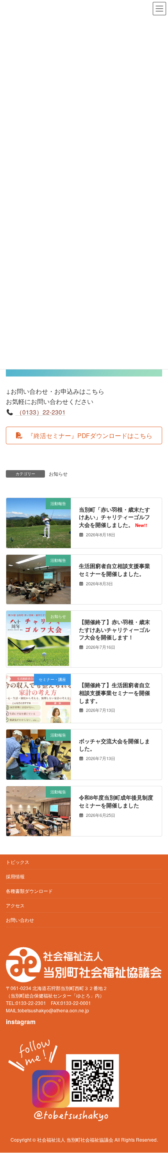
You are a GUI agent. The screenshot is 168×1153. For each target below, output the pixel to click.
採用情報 (15, 876)
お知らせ (58, 473)
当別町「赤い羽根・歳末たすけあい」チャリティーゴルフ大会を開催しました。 (114, 516)
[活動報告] (38, 543)
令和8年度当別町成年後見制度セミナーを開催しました (116, 801)
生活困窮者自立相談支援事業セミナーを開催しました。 (114, 569)
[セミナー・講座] (38, 713)
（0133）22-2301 (41, 411)
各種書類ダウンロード (29, 890)
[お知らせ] (38, 662)
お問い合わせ (20, 919)
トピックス (17, 861)
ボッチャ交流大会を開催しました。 (114, 744)
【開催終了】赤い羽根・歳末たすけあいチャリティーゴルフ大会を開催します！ (114, 629)
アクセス (15, 905)
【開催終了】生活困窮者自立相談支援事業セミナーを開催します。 (114, 692)
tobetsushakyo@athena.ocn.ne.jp (53, 1010)
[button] (84, 436)
